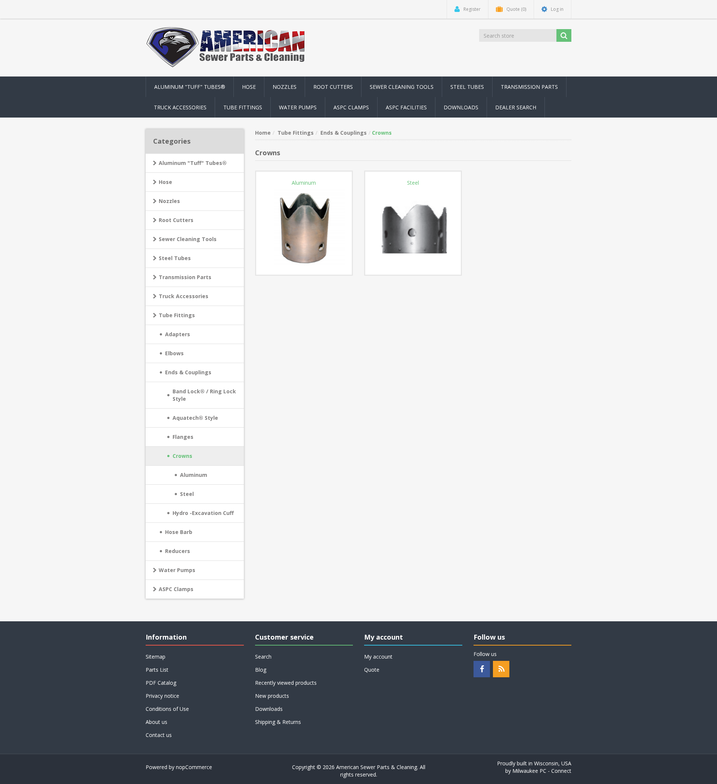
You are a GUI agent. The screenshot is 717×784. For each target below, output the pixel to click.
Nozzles (169, 200)
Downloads (461, 107)
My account (378, 656)
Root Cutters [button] (333, 86)
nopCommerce (194, 767)
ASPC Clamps (176, 589)
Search (263, 656)
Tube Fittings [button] (242, 107)
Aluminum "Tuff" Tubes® (193, 162)
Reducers (177, 551)
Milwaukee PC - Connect (541, 770)
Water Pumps (177, 570)
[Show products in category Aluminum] (304, 227)
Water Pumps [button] (298, 107)
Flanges (183, 436)
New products (272, 695)
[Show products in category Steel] (413, 227)
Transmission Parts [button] (529, 86)
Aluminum (193, 474)
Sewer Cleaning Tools (188, 239)
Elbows (174, 353)
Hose (165, 181)
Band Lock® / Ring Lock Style (204, 395)
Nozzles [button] (285, 86)
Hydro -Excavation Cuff (203, 512)
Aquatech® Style (195, 417)
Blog (260, 669)
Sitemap (155, 656)
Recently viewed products (286, 682)
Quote (371, 669)
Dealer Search (515, 107)
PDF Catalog (161, 682)
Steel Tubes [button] (467, 86)
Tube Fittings (177, 315)
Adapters (177, 334)
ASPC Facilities (406, 107)
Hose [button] (249, 86)
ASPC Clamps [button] (351, 107)
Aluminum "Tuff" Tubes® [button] (189, 86)
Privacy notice (162, 695)
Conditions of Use (167, 708)
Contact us (159, 734)
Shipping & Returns (278, 721)
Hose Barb (178, 531)
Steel (187, 493)
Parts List (157, 669)
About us (156, 721)
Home (263, 132)
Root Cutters (176, 220)
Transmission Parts (185, 277)
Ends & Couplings (188, 372)
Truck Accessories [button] (180, 107)
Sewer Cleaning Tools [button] (402, 86)
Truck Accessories (183, 296)
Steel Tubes (175, 258)
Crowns (182, 455)
